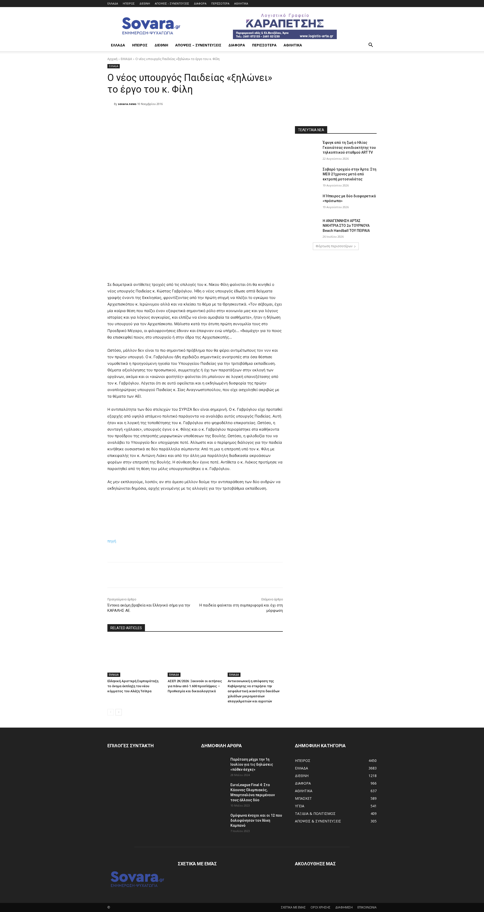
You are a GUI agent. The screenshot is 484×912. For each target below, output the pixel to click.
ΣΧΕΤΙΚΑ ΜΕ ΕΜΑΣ (293, 907)
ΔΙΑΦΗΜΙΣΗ (344, 907)
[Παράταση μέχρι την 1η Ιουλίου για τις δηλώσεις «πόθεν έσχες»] (213, 766)
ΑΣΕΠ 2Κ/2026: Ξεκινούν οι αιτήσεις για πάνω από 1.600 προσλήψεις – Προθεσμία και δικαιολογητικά (195, 686)
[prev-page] (110, 712)
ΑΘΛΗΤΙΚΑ (241, 3)
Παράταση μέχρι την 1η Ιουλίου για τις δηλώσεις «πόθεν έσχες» (251, 764)
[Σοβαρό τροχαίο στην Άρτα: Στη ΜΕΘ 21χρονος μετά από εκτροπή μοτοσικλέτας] (307, 175)
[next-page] (118, 712)
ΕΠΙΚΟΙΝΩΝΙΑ (367, 907)
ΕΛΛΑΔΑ (112, 3)
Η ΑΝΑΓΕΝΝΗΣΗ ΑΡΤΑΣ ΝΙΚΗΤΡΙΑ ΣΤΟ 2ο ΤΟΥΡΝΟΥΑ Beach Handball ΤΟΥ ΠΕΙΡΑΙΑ (346, 226)
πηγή (111, 541)
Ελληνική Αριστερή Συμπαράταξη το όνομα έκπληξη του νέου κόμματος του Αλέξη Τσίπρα (132, 686)
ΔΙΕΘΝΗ (144, 3)
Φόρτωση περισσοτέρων (334, 246)
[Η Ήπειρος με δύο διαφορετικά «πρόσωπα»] (307, 202)
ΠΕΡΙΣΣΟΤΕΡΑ (220, 3)
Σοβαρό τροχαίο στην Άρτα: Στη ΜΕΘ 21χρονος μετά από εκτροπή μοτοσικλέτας (349, 174)
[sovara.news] (110, 103)
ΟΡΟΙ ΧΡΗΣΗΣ (320, 907)
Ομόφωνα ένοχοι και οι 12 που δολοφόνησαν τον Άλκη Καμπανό (256, 820)
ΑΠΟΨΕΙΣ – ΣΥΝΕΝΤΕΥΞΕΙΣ (172, 3)
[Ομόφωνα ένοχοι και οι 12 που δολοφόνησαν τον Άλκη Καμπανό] (213, 822)
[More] (237, 117)
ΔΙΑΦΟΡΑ (200, 3)
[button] (371, 45)
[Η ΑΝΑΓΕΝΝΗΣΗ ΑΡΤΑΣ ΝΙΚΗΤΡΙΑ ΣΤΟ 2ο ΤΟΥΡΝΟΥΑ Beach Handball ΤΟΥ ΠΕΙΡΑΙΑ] (307, 227)
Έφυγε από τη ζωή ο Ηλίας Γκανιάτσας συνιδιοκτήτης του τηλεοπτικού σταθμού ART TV (349, 147)
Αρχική (112, 59)
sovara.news (127, 104)
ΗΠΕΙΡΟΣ (129, 3)
